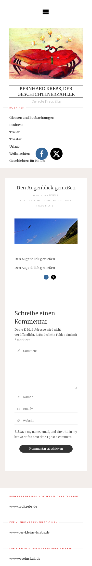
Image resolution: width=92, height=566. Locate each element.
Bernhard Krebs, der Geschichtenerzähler (46, 91)
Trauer (14, 132)
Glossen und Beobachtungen (31, 118)
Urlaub (14, 146)
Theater (15, 139)
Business (16, 125)
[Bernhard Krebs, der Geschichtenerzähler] (45, 54)
